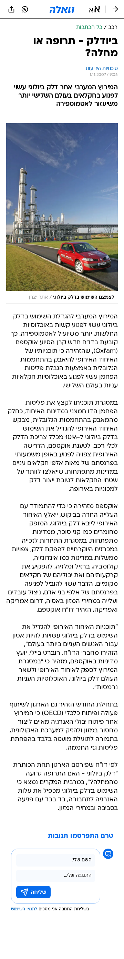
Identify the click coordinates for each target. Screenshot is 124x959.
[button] (94, 9)
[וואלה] (62, 9)
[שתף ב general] (11, 9)
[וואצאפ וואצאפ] (24, 9)
